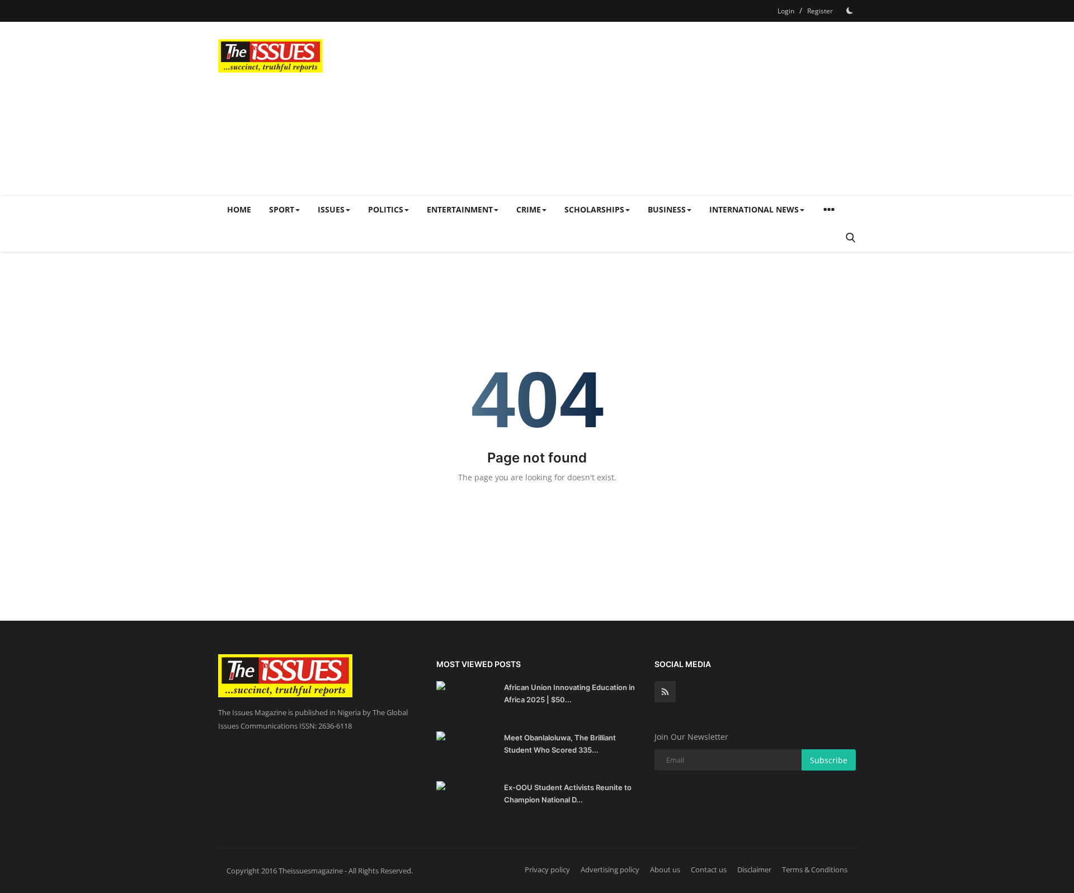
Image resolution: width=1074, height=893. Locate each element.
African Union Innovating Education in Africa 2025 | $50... (569, 693)
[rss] (665, 691)
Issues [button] (331, 209)
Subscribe (828, 760)
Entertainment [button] (460, 209)
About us (665, 869)
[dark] (850, 10)
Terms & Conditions (814, 869)
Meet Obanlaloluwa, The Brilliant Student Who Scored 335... (560, 743)
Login (786, 11)
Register (820, 11)
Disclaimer (754, 869)
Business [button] (667, 209)
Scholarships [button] (594, 209)
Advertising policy (610, 869)
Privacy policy (547, 869)
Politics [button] (385, 209)
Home (239, 209)
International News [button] (754, 209)
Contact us (709, 869)
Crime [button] (528, 209)
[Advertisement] (652, 108)
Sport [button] (281, 209)
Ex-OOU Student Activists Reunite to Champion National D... (568, 793)
